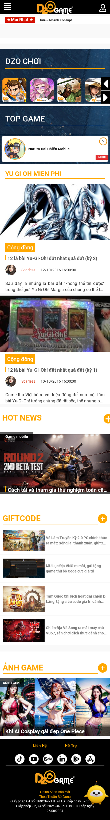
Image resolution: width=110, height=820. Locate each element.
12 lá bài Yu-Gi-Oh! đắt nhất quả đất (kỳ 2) (52, 258)
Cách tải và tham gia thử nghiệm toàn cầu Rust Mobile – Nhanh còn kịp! (57, 490)
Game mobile (16, 436)
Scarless (28, 270)
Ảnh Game (23, 667)
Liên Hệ (40, 745)
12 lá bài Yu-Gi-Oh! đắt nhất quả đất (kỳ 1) (52, 370)
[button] (105, 97)
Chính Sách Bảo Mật (55, 792)
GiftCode (22, 518)
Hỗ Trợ (71, 745)
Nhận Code (76, 540)
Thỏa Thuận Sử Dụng (55, 797)
